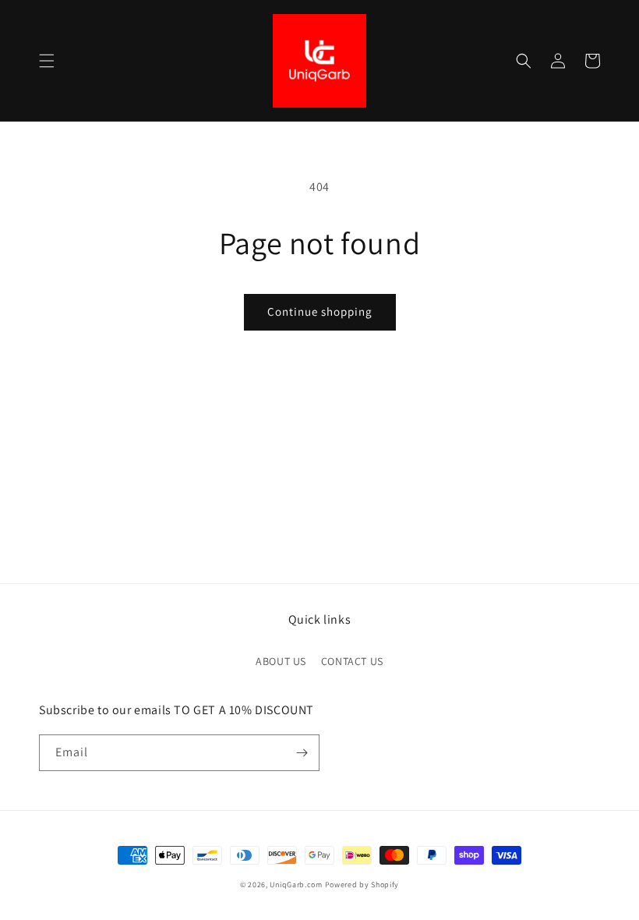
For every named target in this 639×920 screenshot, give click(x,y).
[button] (47, 61)
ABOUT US (281, 661)
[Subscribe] (301, 752)
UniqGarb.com (296, 884)
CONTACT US (352, 661)
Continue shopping (319, 311)
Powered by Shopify (362, 884)
